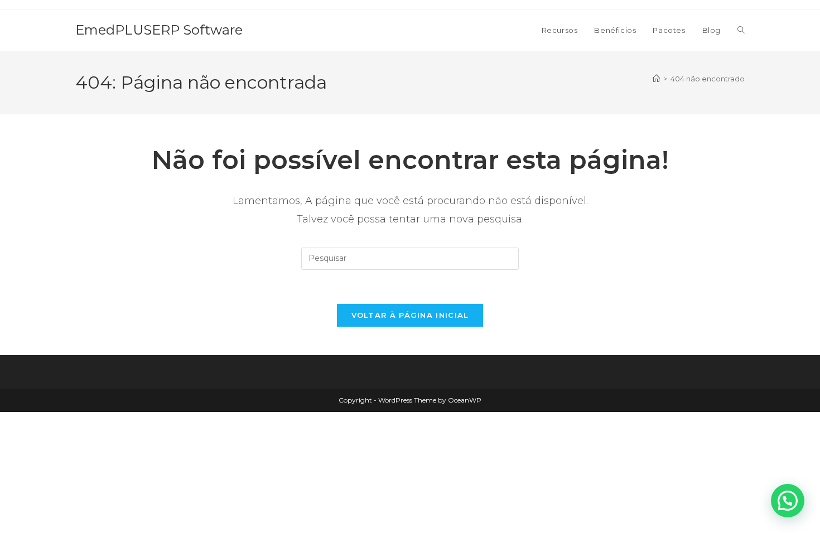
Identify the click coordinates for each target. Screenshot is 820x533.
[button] (787, 500)
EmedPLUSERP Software (159, 30)
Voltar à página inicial (410, 315)
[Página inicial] (656, 78)
